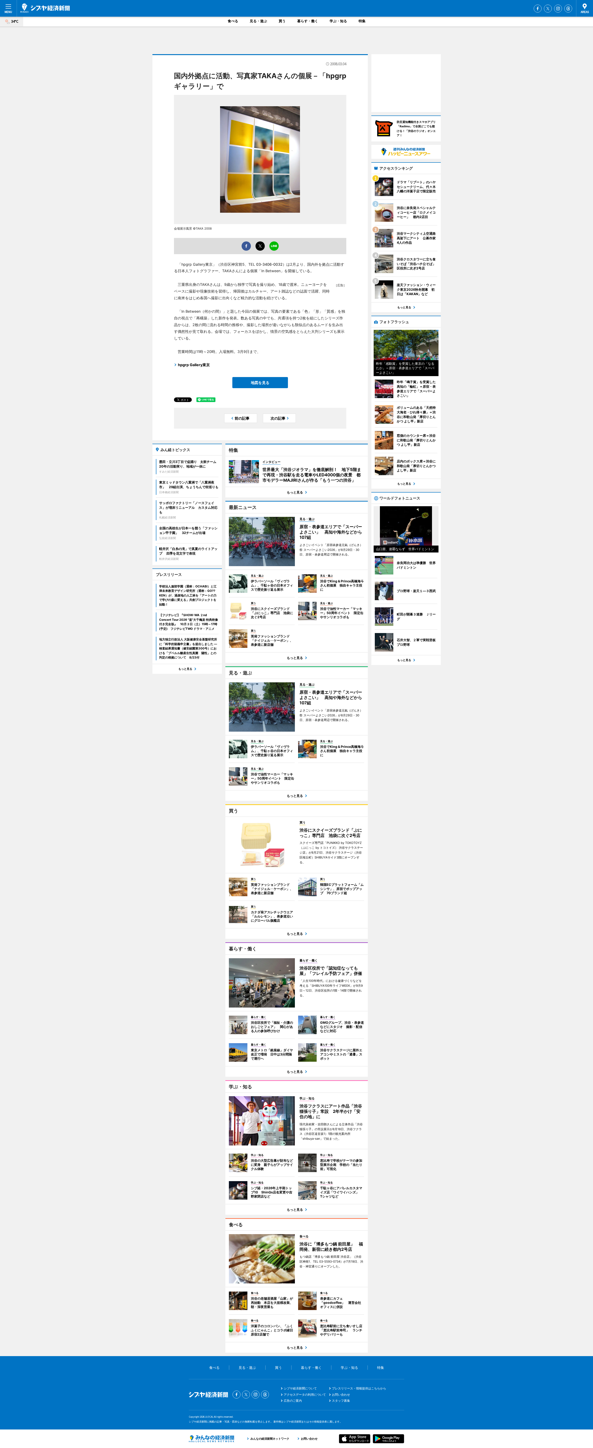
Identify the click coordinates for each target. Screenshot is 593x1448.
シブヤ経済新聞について (300, 1388)
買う (282, 21)
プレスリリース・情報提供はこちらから (359, 1388)
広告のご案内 (293, 1400)
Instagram (558, 8)
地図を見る (260, 382)
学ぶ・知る (338, 21)
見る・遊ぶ (258, 21)
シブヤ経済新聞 (45, 8)
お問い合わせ (341, 1394)
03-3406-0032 (269, 264)
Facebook (538, 8)
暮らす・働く (307, 21)
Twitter (548, 8)
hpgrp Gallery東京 (194, 364)
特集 (362, 21)
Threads (568, 8)
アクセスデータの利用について (305, 1394)
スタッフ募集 (341, 1400)
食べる (233, 21)
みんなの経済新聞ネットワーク (211, 1438)
